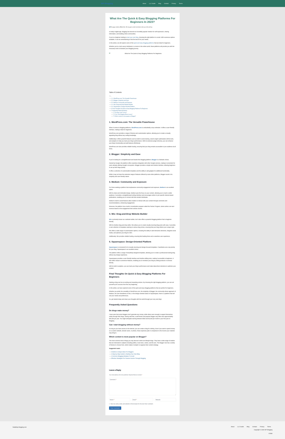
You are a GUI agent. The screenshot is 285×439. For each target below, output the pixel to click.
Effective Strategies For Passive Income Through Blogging (128, 358)
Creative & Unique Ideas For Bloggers (122, 352)
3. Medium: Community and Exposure (122, 102)
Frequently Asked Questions (119, 110)
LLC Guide (152, 3)
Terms (181, 3)
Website (158, 399)
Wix (110, 219)
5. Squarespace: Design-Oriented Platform (123, 106)
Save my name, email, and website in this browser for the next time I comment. (132, 404)
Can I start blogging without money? (123, 114)
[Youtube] (19, 432)
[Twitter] (34, 432)
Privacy (174, 3)
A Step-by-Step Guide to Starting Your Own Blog (125, 354)
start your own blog (132, 37)
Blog (159, 3)
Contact (166, 3)
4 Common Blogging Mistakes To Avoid (122, 356)
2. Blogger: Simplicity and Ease (120, 100)
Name (112, 399)
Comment (113, 379)
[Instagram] (29, 432)
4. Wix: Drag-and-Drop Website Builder (122, 104)
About (144, 3)
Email (135, 399)
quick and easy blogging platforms (144, 43)
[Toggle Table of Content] (110, 96)
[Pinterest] (39, 432)
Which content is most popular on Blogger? (125, 116)
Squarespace (113, 247)
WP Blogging (107, 3)
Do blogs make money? (121, 112)
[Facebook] (14, 432)
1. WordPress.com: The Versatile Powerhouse (124, 98)
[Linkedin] (24, 432)
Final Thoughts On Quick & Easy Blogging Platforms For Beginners (130, 108)
